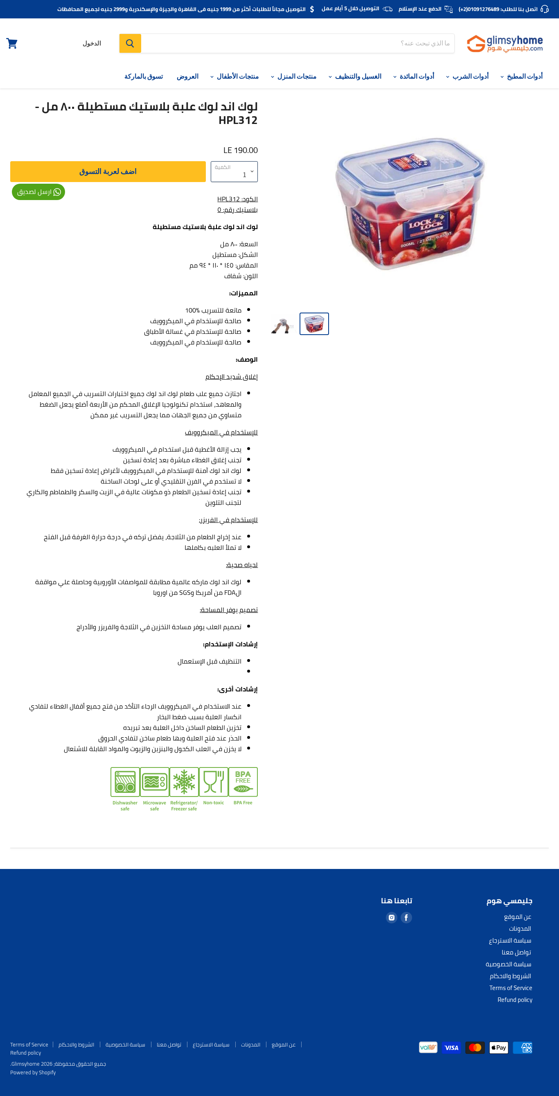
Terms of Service (510, 988)
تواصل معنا (516, 952)
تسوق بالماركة (143, 76)
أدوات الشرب (470, 76)
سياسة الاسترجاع (510, 940)
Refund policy (515, 1000)
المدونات (520, 928)
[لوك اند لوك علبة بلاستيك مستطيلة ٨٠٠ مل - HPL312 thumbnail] (284, 323)
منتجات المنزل (296, 76)
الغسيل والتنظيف (357, 76)
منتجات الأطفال (237, 76)
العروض (187, 76)
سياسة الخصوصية (508, 964)
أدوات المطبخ (524, 76)
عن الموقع (517, 917)
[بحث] (130, 43)
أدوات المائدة (416, 76)
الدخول (92, 43)
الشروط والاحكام (510, 976)
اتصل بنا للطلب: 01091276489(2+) (498, 9)
